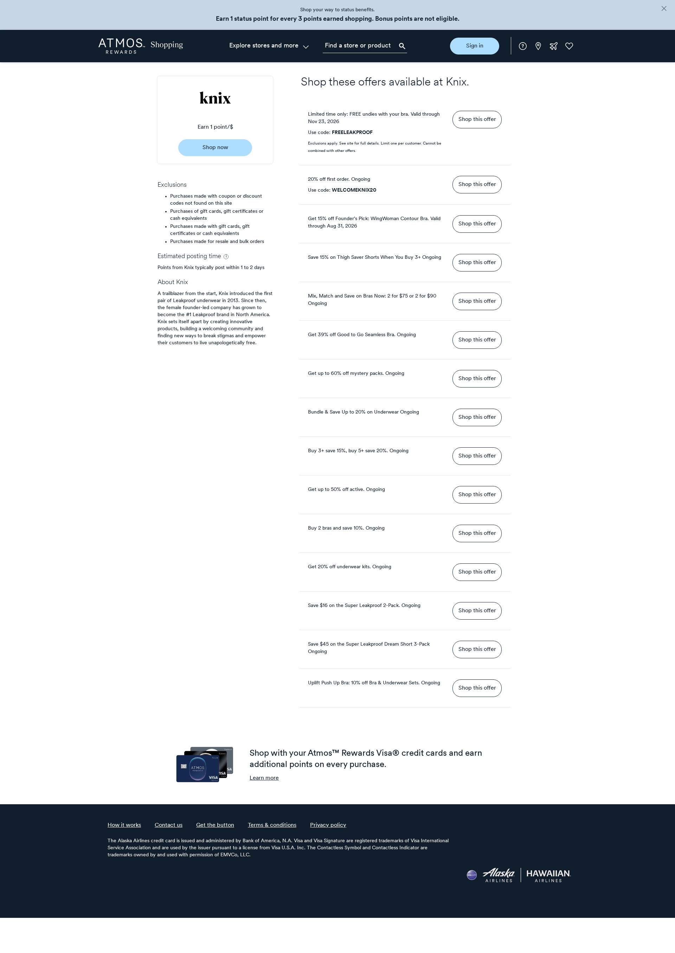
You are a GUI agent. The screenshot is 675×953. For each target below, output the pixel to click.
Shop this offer (477, 119)
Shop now (215, 148)
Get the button (215, 825)
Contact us (168, 825)
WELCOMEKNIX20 (354, 190)
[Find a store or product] (365, 46)
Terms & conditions (272, 825)
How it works (124, 825)
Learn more (264, 778)
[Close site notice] (664, 9)
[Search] (402, 46)
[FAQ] (523, 46)
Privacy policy (328, 825)
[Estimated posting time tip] (226, 256)
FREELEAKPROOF (352, 132)
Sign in (474, 46)
